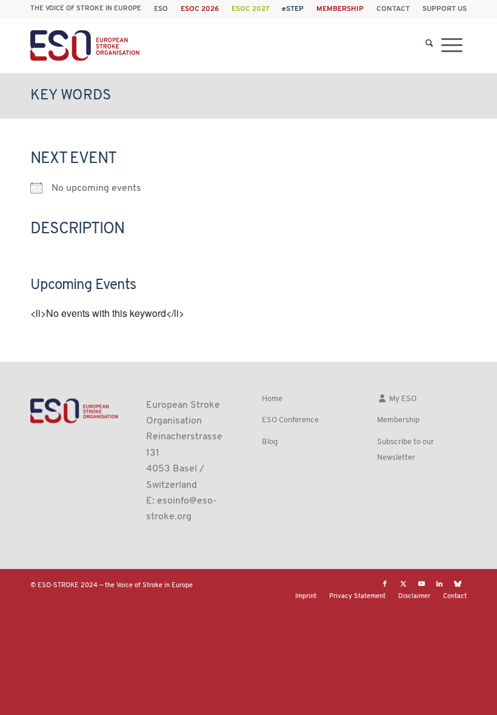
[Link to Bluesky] (458, 584)
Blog (270, 442)
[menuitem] (161, 9)
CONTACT (393, 9)
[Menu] (452, 45)
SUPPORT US (444, 9)
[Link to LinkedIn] (439, 584)
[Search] (429, 45)
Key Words (70, 95)
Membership (398, 420)
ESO (161, 9)
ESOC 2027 (250, 9)
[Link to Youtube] (421, 584)
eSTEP (293, 9)
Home (272, 399)
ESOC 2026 (200, 9)
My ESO (401, 399)
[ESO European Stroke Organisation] (86, 45)
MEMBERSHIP (340, 9)
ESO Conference (290, 420)
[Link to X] (403, 584)
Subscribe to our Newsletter (405, 450)
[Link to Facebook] (385, 584)
